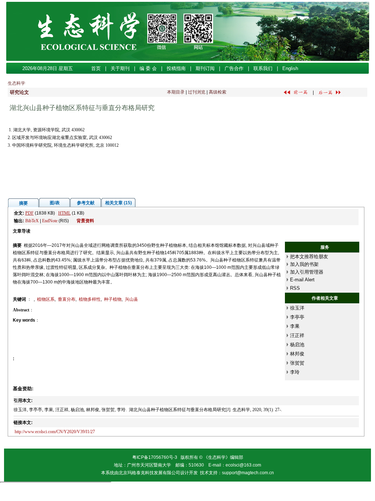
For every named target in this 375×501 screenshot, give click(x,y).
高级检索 (217, 92)
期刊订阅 (205, 68)
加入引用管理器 (306, 272)
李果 (295, 326)
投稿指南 (176, 68)
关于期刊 (120, 68)
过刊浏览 (196, 92)
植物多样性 (90, 299)
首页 (96, 68)
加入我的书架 (304, 264)
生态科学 (16, 83)
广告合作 (234, 68)
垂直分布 (66, 299)
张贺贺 (297, 363)
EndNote (49, 220)
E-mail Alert (302, 279)
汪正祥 (297, 335)
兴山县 (131, 299)
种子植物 (113, 299)
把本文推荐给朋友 (309, 256)
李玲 (295, 372)
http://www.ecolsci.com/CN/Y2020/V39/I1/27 (55, 431)
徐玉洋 (297, 308)
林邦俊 (297, 353)
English (290, 68)
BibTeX (32, 220)
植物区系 (46, 299)
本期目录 (176, 92)
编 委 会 (148, 68)
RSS (295, 288)
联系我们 (262, 68)
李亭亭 (297, 317)
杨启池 (297, 344)
